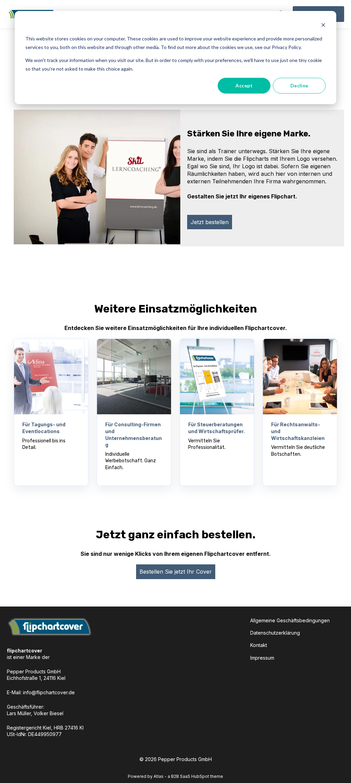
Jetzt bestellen (210, 222)
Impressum (262, 658)
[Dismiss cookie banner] (323, 26)
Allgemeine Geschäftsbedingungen (290, 620)
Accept (244, 85)
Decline (299, 85)
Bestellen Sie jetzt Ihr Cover (176, 571)
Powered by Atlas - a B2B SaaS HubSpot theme (175, 776)
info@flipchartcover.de (49, 692)
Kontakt (258, 645)
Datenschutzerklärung (275, 633)
